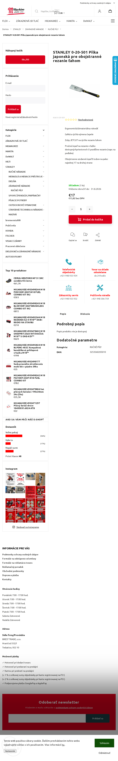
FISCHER (10, 235)
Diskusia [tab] (85, 313)
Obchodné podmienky (13, 571)
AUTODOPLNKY (14, 256)
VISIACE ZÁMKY (14, 240)
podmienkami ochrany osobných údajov (74, 707)
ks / (25, 59)
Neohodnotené (85, 120)
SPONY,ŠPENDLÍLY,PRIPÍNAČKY (25, 195)
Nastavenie (10, 751)
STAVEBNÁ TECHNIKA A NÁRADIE (26, 209)
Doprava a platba (10, 575)
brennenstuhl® (13, 220)
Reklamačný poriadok (12, 566)
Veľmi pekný (12, 432)
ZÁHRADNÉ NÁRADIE (19, 185)
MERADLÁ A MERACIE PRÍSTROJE (26, 176)
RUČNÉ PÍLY (17, 190)
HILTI (8, 161)
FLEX (8, 135)
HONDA (10, 230)
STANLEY (10, 166)
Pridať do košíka (93, 219)
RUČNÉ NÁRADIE (17, 171)
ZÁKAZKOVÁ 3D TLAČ (17, 140)
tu (63, 744)
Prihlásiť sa (13, 109)
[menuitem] (7, 21)
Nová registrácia (13, 117)
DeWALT (10, 156)
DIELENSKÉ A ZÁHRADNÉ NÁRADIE (23, 251)
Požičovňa (11, 225)
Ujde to (9, 440)
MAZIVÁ (13, 214)
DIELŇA (12, 181)
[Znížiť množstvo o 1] (72, 209)
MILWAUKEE (12, 146)
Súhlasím (104, 743)
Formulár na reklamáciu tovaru (17, 562)
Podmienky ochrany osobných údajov (95, 3)
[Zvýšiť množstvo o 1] (89, 209)
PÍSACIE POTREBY (18, 200)
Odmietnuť (104, 752)
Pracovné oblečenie (15, 246)
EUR (61, 13)
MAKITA (10, 151)
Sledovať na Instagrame (27, 527)
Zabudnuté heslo (29, 117)
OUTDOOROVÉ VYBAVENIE (22, 205)
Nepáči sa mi (12, 447)
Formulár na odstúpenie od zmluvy (19, 558)
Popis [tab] (63, 313)
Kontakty (6, 579)
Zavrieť (106, 245)
